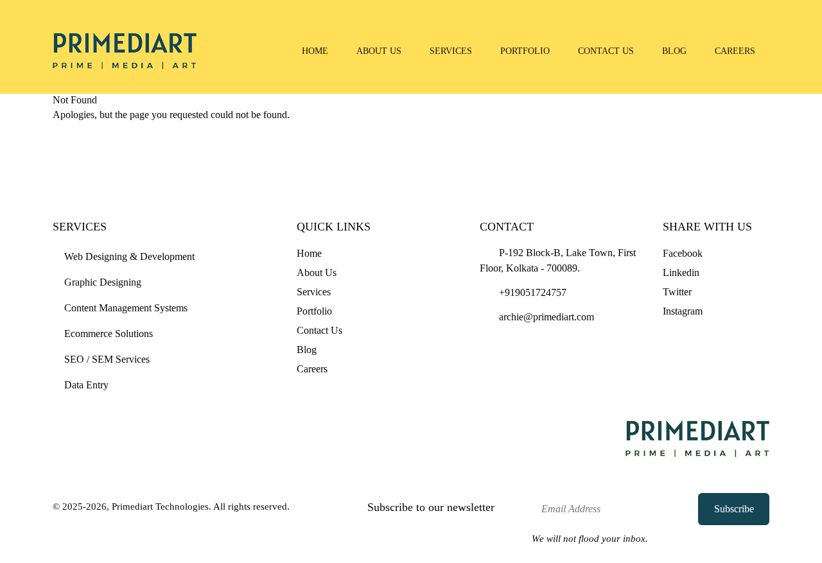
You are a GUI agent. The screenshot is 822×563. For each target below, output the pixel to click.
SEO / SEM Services (107, 359)
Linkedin (681, 272)
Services (451, 51)
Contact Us (606, 51)
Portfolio (525, 51)
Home (315, 51)
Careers (735, 51)
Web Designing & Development (129, 256)
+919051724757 (531, 292)
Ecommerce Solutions (108, 333)
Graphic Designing (102, 282)
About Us (378, 51)
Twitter (677, 291)
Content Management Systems (126, 307)
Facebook (683, 253)
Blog (674, 51)
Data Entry (86, 384)
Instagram (683, 311)
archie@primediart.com (545, 316)
